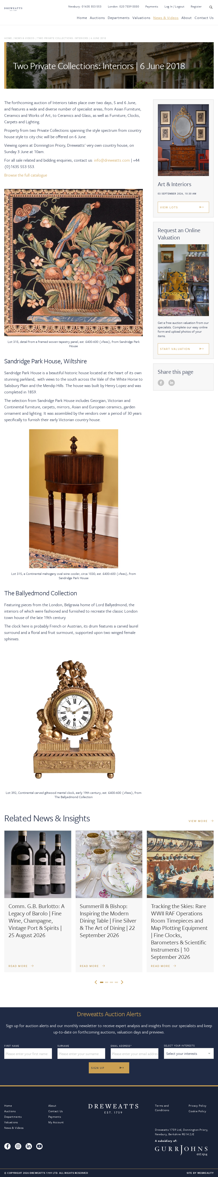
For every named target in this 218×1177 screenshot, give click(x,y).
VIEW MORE (199, 821)
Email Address (121, 1046)
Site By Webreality (200, 1173)
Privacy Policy (198, 1105)
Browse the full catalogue (25, 175)
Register (196, 6)
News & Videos (166, 17)
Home (82, 17)
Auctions (97, 17)
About (186, 17)
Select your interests (179, 1045)
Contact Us (204, 17)
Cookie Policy (197, 1111)
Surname (63, 1046)
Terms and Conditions (162, 1107)
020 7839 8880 (129, 6)
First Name (11, 1046)
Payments (151, 6)
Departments (119, 17)
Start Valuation (175, 349)
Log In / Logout (175, 6)
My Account (56, 1122)
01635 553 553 (91, 6)
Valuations (141, 17)
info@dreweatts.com (112, 160)
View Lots (169, 207)
